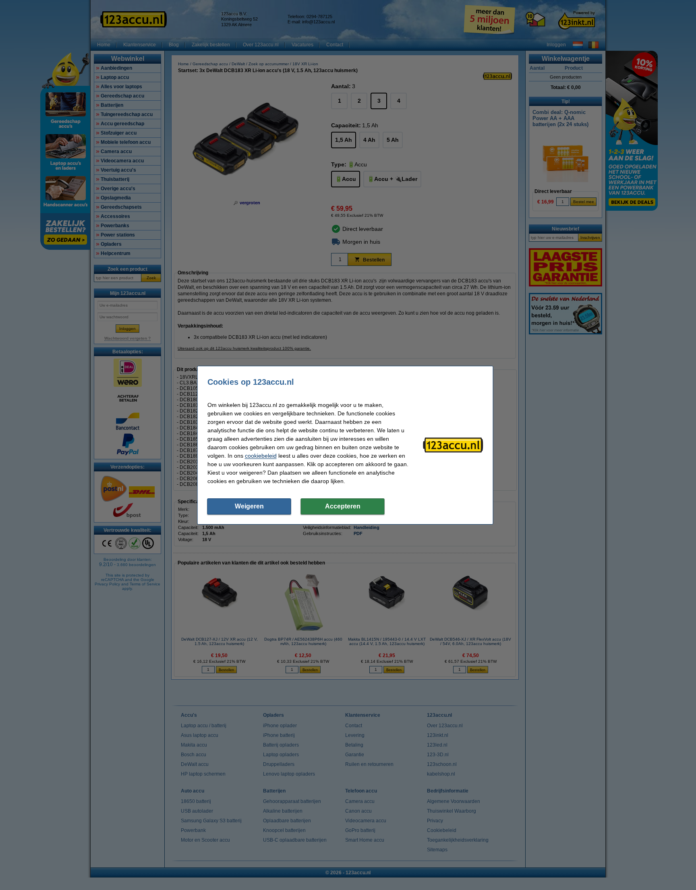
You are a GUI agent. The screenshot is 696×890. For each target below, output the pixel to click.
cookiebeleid (261, 455)
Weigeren (249, 506)
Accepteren (342, 506)
